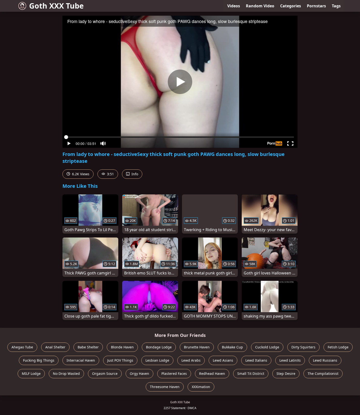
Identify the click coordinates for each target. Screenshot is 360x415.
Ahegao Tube (22, 347)
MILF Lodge (31, 373)
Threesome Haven (165, 386)
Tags (336, 6)
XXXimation (201, 386)
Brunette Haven (197, 347)
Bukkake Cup (232, 347)
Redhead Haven (212, 373)
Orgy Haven (139, 373)
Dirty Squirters (303, 347)
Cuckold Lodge (267, 347)
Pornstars (316, 6)
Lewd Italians (256, 360)
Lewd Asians (223, 360)
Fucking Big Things (38, 360)
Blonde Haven (122, 347)
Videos (233, 6)
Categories (290, 6)
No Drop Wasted (66, 373)
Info (134, 174)
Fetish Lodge (338, 347)
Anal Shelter (55, 347)
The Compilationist (323, 373)
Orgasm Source (105, 373)
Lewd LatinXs (290, 360)
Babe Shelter (88, 347)
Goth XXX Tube (56, 6)
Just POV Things (120, 360)
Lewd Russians (325, 360)
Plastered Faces (174, 373)
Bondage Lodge (159, 347)
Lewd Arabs (191, 360)
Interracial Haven (81, 360)
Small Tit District (250, 373)
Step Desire (285, 373)
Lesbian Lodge (157, 360)
